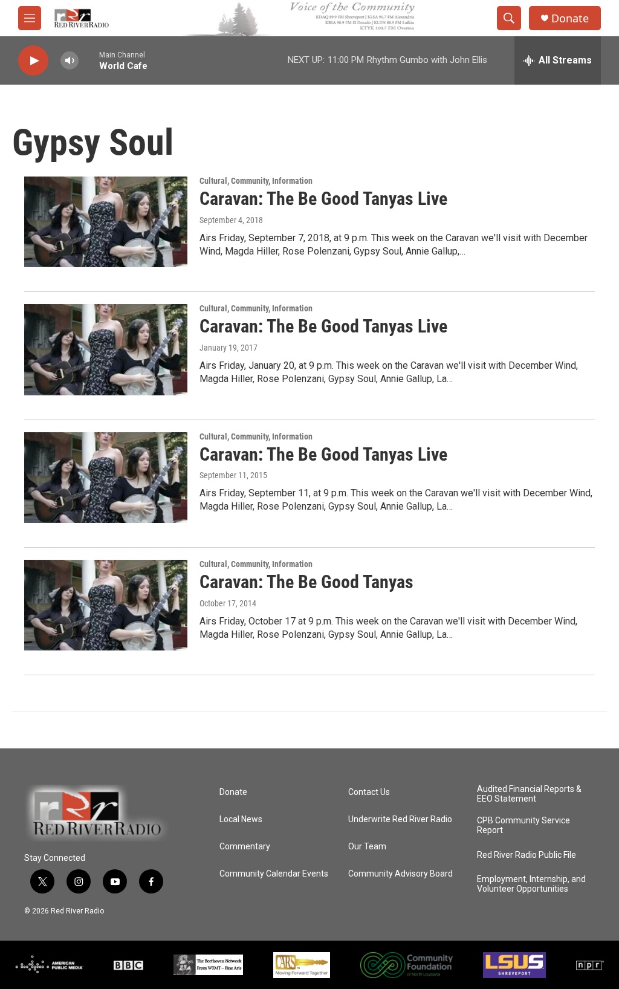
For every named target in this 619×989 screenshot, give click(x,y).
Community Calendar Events (273, 873)
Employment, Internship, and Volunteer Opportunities (531, 884)
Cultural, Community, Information (256, 181)
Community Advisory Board (400, 873)
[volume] (69, 60)
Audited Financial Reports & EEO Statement (529, 794)
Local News (240, 819)
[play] (33, 61)
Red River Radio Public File (526, 855)
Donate (570, 18)
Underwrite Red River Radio (400, 819)
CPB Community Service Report (523, 825)
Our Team (367, 846)
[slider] (89, 60)
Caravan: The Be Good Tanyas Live (323, 198)
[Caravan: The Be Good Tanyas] (105, 605)
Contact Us (369, 792)
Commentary (244, 846)
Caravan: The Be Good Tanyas (306, 581)
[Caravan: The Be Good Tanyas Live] (105, 222)
